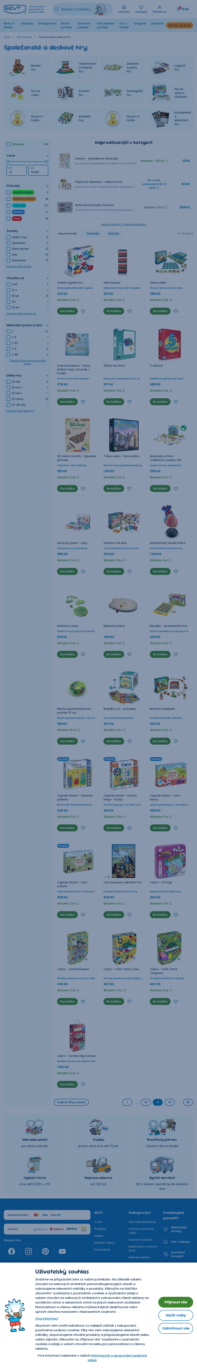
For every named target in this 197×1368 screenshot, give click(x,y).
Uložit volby (176, 1315)
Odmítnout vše (175, 1328)
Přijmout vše (175, 1302)
